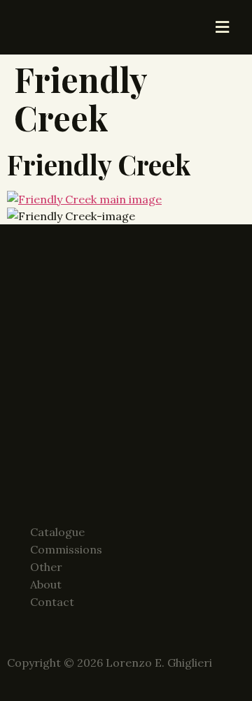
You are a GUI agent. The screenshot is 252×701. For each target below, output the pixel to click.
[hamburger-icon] (222, 27)
